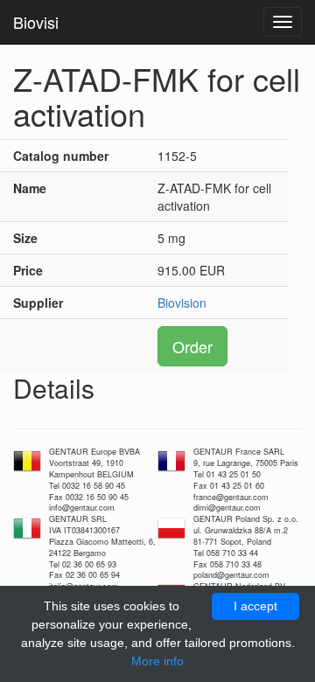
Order (192, 346)
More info (157, 661)
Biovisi (36, 21)
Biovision (182, 302)
